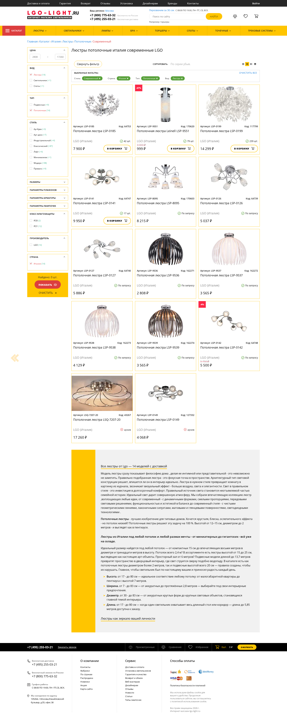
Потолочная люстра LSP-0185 (94, 131)
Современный (91, 78)
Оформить (247, 647)
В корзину (114, 148)
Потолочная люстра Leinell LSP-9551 (163, 131)
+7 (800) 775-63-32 (114, 15)
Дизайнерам (150, 3)
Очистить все (248, 73)
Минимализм (42, 157)
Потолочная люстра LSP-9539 (158, 347)
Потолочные (82, 41)
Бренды (172, 3)
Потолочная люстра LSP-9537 (221, 275)
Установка (126, 3)
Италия (56, 41)
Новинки (85, 681)
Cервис (130, 661)
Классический (43, 146)
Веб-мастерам (132, 681)
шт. (224, 647)
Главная (32, 41)
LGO (38, 245)
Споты (39, 86)
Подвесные (41, 104)
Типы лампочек (133, 699)
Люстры (67, 41)
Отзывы (105, 3)
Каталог (16, 30)
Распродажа (86, 678)
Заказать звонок (67, 647)
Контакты (193, 3)
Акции (83, 685)
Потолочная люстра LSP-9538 (94, 347)
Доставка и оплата (38, 3)
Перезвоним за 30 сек (161, 10)
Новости (129, 692)
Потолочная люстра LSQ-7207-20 (96, 420)
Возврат (86, 3)
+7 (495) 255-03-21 (114, 19)
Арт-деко (40, 134)
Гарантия (65, 3)
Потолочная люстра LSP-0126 (221, 203)
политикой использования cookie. (189, 701)
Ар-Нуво (40, 129)
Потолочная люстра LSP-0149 (158, 420)
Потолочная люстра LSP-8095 (158, 203)
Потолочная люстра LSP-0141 (94, 203)
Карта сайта (86, 688)
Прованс (40, 168)
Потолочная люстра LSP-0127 (94, 275)
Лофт (38, 151)
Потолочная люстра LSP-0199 (221, 131)
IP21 (38, 226)
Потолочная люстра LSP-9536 (158, 275)
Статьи (128, 696)
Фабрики (85, 670)
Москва (109, 10)
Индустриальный (44, 140)
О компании (89, 661)
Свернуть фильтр (88, 64)
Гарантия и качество (135, 674)
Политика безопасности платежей (187, 685)
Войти (256, 3)
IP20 (37, 220)
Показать (45, 284)
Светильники (42, 80)
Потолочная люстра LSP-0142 (221, 347)
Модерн (40, 163)
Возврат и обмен (134, 678)
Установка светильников (138, 670)
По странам (86, 674)
